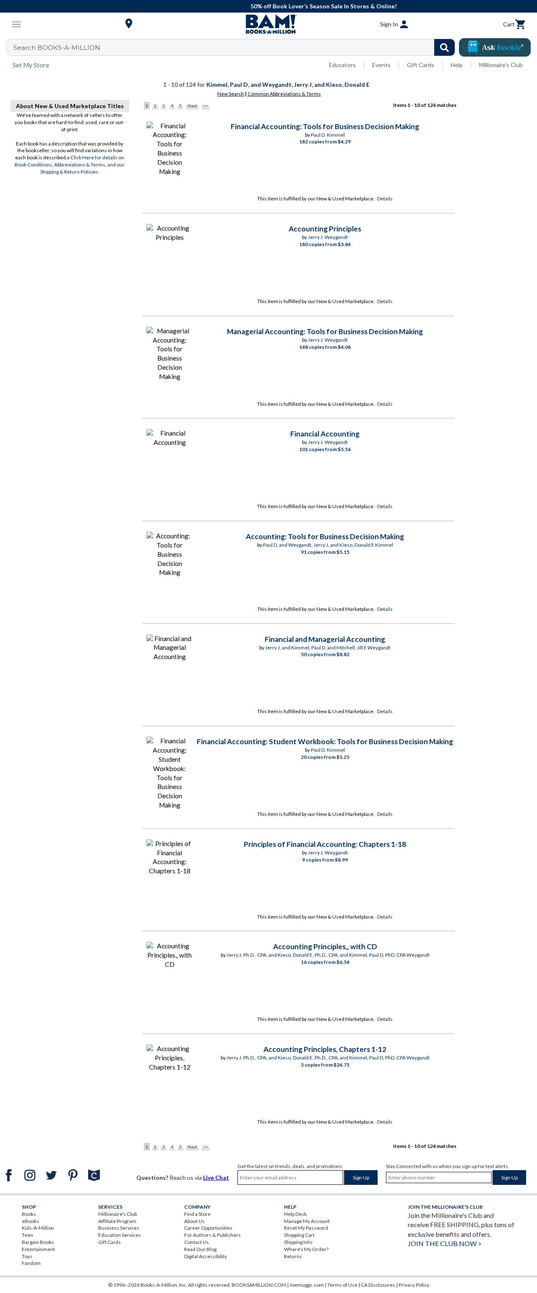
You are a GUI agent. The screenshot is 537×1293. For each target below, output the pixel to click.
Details (385, 198)
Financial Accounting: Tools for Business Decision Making (325, 126)
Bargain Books (38, 1242)
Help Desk (295, 1214)
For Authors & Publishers (212, 1235)
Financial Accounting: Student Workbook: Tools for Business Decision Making (325, 741)
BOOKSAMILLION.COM (259, 1285)
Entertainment (38, 1249)
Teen (27, 1235)
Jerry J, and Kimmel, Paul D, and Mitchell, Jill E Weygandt (328, 647)
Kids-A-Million (38, 1228)
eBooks (30, 1221)
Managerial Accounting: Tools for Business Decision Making (325, 331)
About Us (194, 1221)
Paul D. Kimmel (328, 135)
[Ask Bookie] (495, 47)
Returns (293, 1256)
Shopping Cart (299, 1235)
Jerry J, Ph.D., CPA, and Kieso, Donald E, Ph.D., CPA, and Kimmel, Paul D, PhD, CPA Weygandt (328, 955)
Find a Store (197, 1214)
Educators (342, 64)
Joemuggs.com (306, 1285)
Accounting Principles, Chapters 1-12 (324, 1049)
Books (29, 1214)
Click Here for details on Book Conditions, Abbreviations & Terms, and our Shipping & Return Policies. (70, 164)
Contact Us (196, 1242)
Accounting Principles (325, 228)
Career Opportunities (208, 1228)
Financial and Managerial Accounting (325, 639)
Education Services (119, 1235)
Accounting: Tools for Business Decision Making (325, 536)
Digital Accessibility (205, 1256)
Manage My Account (307, 1221)
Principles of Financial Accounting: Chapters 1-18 (325, 844)
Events (381, 64)
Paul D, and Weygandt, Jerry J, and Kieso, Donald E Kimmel (328, 545)
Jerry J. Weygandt (328, 237)
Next (192, 105)
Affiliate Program (117, 1221)
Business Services (118, 1228)
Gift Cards (420, 64)
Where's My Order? (306, 1249)
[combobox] (236, 47)
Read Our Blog (200, 1249)
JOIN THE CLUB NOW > (445, 1243)
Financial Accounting (325, 433)
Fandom (31, 1263)
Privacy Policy (414, 1285)
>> (205, 105)
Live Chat (216, 1177)
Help (457, 64)
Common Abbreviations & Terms (284, 94)
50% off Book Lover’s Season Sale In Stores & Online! (273, 6)
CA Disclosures (378, 1285)
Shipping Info (298, 1242)
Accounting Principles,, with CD (325, 946)
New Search (230, 94)
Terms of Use (342, 1285)
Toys (27, 1256)
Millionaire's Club (501, 64)
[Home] (268, 24)
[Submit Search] (444, 47)
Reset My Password (306, 1228)
